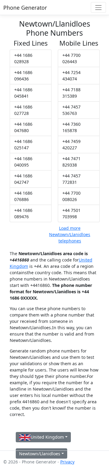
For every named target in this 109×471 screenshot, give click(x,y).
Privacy (67, 462)
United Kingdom (47, 437)
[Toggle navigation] (98, 7)
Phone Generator (25, 7)
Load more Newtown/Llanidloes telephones (69, 234)
